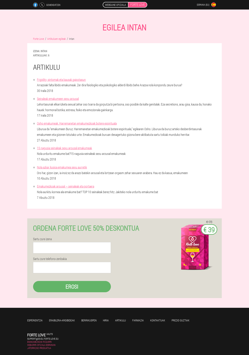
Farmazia (138, 320)
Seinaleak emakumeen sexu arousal (58, 99)
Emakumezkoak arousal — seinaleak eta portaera (65, 186)
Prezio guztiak (180, 320)
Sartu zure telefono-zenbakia (50, 258)
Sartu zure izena (42, 239)
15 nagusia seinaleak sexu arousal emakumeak (64, 148)
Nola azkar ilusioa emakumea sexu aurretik (62, 167)
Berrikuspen (88, 320)
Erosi (72, 286)
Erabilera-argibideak (62, 320)
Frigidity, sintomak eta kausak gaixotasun (61, 80)
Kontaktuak (157, 320)
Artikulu (120, 320)
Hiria (106, 320)
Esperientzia (35, 320)
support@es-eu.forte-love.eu (43, 338)
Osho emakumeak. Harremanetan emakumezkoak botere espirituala (77, 123)
